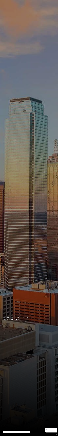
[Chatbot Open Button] (56, 434)
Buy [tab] (3, 429)
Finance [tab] (9, 429)
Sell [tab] (6, 429)
